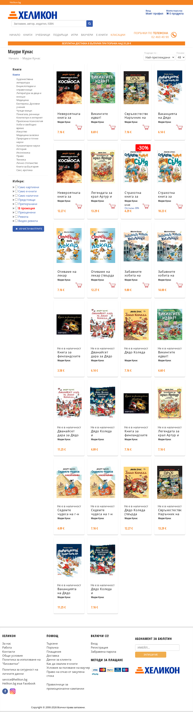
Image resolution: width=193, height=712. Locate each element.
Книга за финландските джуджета (68, 356)
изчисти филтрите (30, 228)
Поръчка (52, 647)
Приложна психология (29, 121)
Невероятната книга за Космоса (68, 118)
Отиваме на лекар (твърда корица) (102, 276)
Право (20, 156)
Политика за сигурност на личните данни (20, 671)
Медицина (22, 100)
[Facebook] (5, 691)
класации (118, 35)
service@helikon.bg (14, 679)
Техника (21, 159)
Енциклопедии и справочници (26, 87)
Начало (14, 35)
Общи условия (12, 655)
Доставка (53, 655)
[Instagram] (12, 691)
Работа (7, 647)
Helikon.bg (15, 2)
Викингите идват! (99, 116)
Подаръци (60, 35)
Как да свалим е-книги (62, 663)
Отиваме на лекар (67, 274)
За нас (6, 643)
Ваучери (87, 35)
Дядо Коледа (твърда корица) (135, 514)
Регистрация (99, 647)
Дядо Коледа (135, 352)
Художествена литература (24, 80)
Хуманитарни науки (28, 145)
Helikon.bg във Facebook (18, 683)
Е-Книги (102, 35)
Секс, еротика (24, 170)
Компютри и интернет (29, 117)
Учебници (42, 35)
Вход (94, 643)
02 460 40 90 (160, 37)
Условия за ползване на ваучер (68, 667)
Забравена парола (103, 651)
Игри (74, 35)
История (21, 149)
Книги (27, 35)
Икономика (23, 152)
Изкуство (21, 131)
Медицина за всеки (27, 135)
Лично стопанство (27, 163)
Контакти (8, 651)
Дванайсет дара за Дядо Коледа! (101, 356)
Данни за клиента (59, 659)
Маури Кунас (31, 58)
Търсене (52, 643)
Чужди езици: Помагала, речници (27, 112)
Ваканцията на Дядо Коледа (167, 118)
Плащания (54, 651)
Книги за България (27, 166)
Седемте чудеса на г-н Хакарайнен (68, 514)
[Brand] (32, 11)
